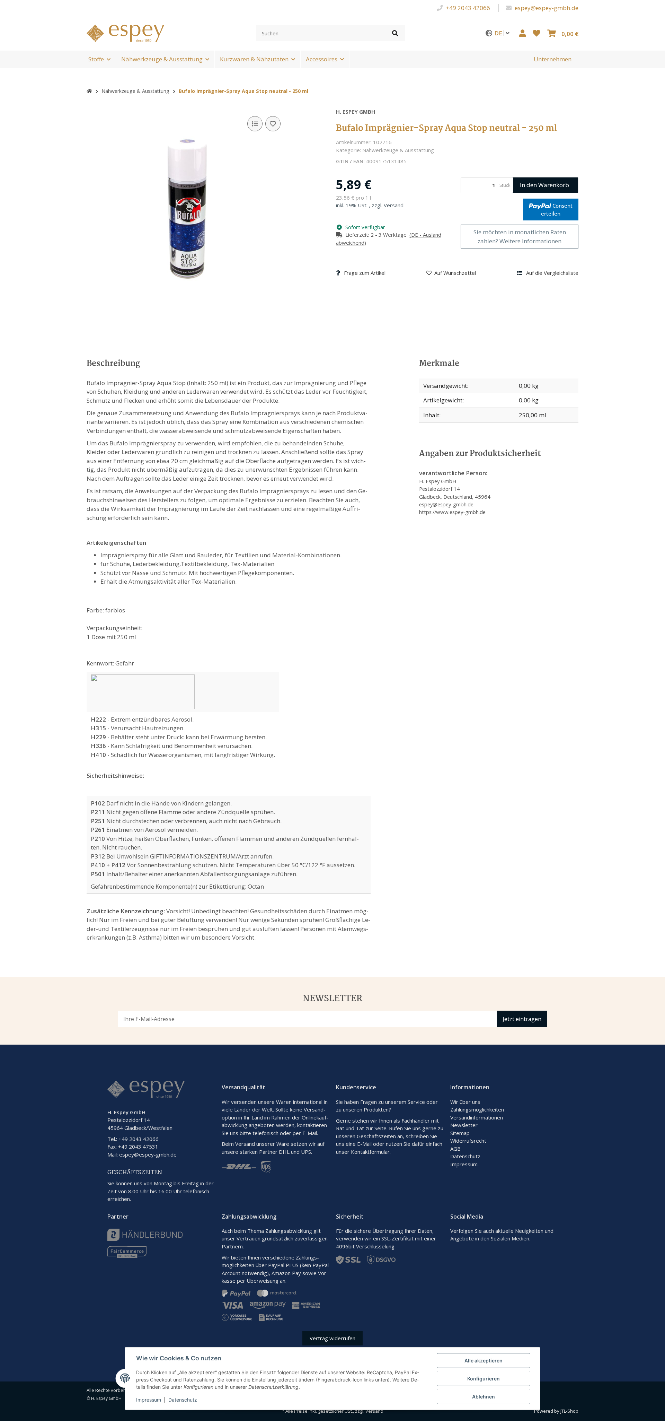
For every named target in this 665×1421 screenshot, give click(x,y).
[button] (522, 33)
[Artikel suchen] (395, 33)
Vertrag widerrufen (332, 1338)
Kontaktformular (370, 1151)
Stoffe (96, 59)
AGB (455, 1148)
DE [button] (499, 33)
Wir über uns (465, 1101)
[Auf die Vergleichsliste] (255, 123)
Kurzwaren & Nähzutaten (254, 59)
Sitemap (460, 1133)
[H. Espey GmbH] (125, 32)
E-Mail (364, 1143)
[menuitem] (552, 59)
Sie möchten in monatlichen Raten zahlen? (519, 236)
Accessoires (321, 59)
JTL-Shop (569, 1411)
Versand (394, 205)
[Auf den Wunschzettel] (273, 123)
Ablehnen (483, 1397)
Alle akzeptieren (483, 1360)
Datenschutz (465, 1156)
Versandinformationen (476, 1117)
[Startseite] (89, 91)
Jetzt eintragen (522, 1019)
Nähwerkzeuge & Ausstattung (162, 59)
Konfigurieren (483, 1378)
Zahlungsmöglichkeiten (477, 1109)
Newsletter (464, 1125)
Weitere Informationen (530, 241)
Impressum (464, 1164)
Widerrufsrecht (468, 1140)
